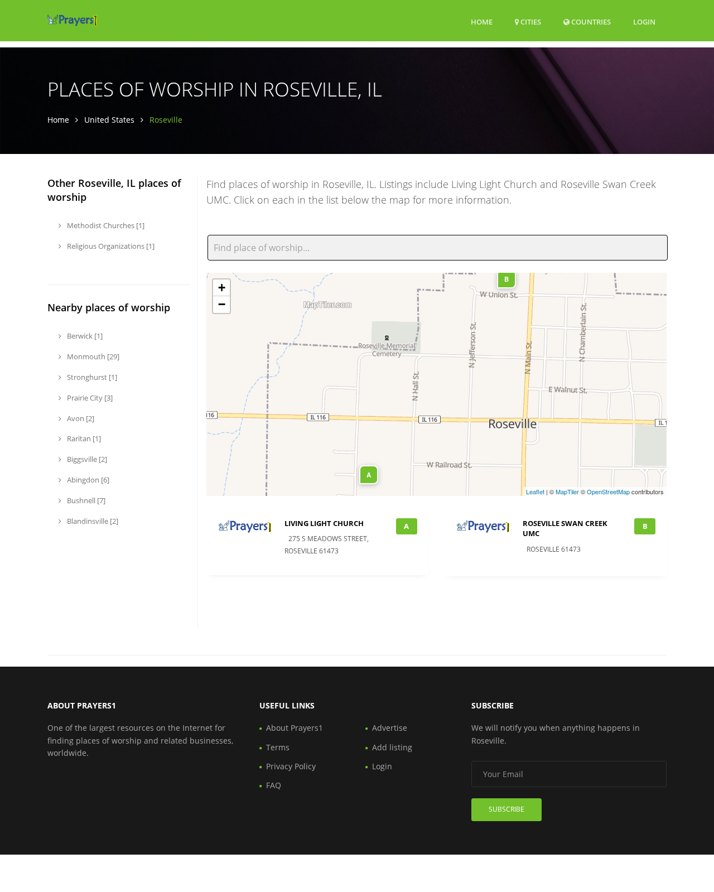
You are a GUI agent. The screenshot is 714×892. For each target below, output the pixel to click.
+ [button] (221, 288)
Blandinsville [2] (91, 521)
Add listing (392, 747)
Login (644, 21)
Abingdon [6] (87, 480)
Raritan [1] (83, 438)
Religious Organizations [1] (110, 246)
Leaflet (535, 491)
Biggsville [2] (86, 459)
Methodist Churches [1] (104, 225)
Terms (278, 747)
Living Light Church (324, 523)
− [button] (221, 304)
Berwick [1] (84, 336)
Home (482, 22)
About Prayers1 (294, 727)
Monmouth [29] (92, 356)
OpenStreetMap (608, 491)
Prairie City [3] (89, 398)
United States (109, 119)
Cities (530, 22)
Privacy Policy (291, 766)
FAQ (273, 785)
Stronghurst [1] (91, 377)
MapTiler (567, 491)
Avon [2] (79, 418)
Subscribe (506, 809)
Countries (590, 21)
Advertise (389, 727)
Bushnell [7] (85, 500)
